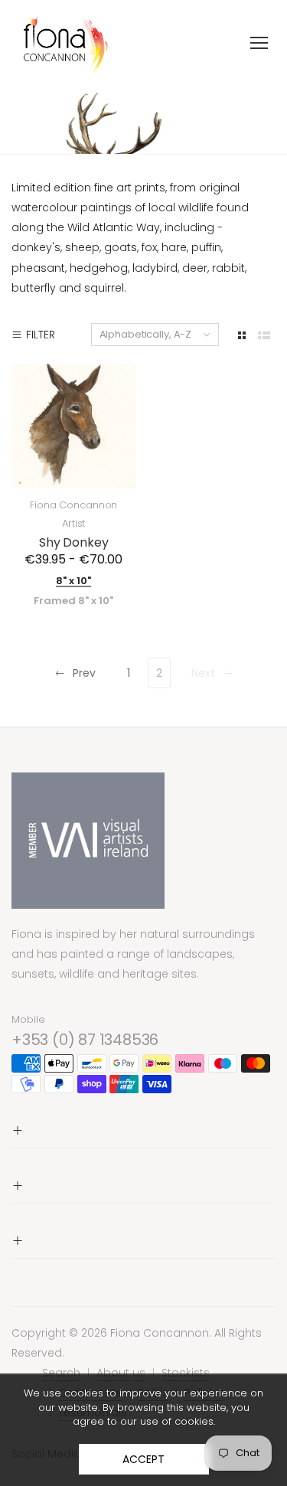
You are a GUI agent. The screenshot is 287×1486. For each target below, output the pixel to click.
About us (120, 1372)
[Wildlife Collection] (143, 119)
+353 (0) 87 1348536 (84, 1039)
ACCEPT (143, 1459)
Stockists (185, 1372)
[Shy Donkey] (73, 426)
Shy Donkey (73, 542)
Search (61, 1372)
